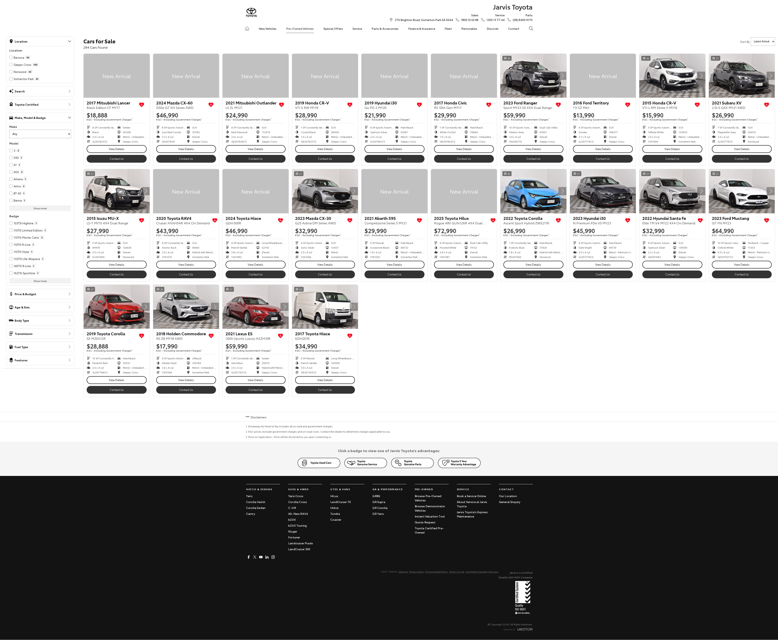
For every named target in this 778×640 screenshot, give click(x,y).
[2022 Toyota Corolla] (533, 191)
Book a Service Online (471, 496)
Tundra (335, 514)
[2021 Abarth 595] (394, 191)
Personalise (469, 28)
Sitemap (403, 571)
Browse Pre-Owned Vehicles (428, 498)
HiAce (334, 508)
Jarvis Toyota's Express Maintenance (472, 514)
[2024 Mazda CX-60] (186, 76)
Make (13, 127)
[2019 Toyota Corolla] (117, 307)
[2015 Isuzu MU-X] (117, 191)
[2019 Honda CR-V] (325, 76)
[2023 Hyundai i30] (603, 191)
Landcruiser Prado (300, 543)
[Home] (247, 28)
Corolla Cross (297, 502)
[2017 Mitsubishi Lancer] (117, 76)
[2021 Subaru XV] (742, 76)
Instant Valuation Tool (430, 516)
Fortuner (294, 537)
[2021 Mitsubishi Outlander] (256, 76)
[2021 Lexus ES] (256, 307)
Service (357, 28)
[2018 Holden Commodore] (186, 307)
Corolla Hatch (255, 502)
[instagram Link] (273, 557)
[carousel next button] (562, 76)
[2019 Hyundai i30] (394, 76)
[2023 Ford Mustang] (742, 191)
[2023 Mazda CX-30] (325, 191)
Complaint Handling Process (482, 571)
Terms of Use (456, 571)
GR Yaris (378, 514)
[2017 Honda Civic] (464, 76)
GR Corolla (379, 508)
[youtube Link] (260, 557)
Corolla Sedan (255, 508)
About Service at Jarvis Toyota (472, 504)
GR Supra (378, 502)
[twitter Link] (254, 557)
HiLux (334, 496)
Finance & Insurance (421, 28)
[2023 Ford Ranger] (533, 76)
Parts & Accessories (385, 28)
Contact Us (117, 158)
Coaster (335, 519)
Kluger (292, 531)
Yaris (249, 496)
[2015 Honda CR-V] (672, 76)
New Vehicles (268, 28)
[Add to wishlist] (142, 105)
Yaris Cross (295, 496)
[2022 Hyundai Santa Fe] (672, 191)
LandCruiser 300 (299, 549)
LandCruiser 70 (340, 502)
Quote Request (425, 522)
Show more (40, 208)
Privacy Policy (416, 571)
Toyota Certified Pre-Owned (429, 530)
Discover (493, 28)
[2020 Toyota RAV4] (186, 191)
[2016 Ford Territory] (603, 76)
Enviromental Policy (436, 571)
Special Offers (333, 28)
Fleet (448, 28)
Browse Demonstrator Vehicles (430, 508)
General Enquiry (509, 502)
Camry (250, 514)
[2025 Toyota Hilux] (464, 191)
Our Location (508, 496)
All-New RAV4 (298, 514)
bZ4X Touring (297, 525)
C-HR (292, 508)
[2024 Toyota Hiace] (256, 191)
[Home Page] (251, 12)
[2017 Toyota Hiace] (325, 307)
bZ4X (292, 519)
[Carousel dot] (512, 92)
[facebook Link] (248, 557)
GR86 (376, 496)
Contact (513, 28)
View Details (116, 149)
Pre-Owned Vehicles (300, 28)
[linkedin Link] (267, 557)
